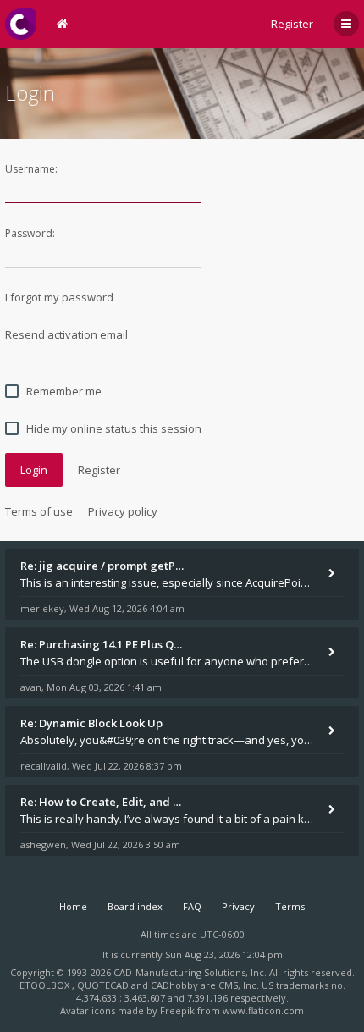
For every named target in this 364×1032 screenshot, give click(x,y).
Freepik (177, 1010)
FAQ (192, 906)
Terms (290, 906)
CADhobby (174, 985)
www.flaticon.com (263, 1010)
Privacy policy (122, 511)
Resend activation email (66, 334)
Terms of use (39, 511)
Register (292, 23)
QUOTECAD (104, 985)
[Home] (20, 24)
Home (73, 906)
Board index (135, 906)
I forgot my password (59, 297)
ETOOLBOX (45, 985)
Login (33, 469)
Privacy (238, 906)
